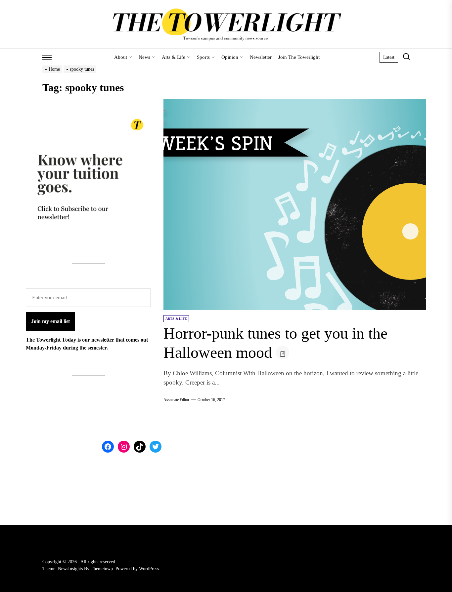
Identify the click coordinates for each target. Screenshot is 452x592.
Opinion (229, 57)
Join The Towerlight (299, 57)
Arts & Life (173, 57)
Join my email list (50, 321)
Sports (203, 57)
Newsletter (261, 57)
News (144, 57)
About (120, 57)
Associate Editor (176, 399)
